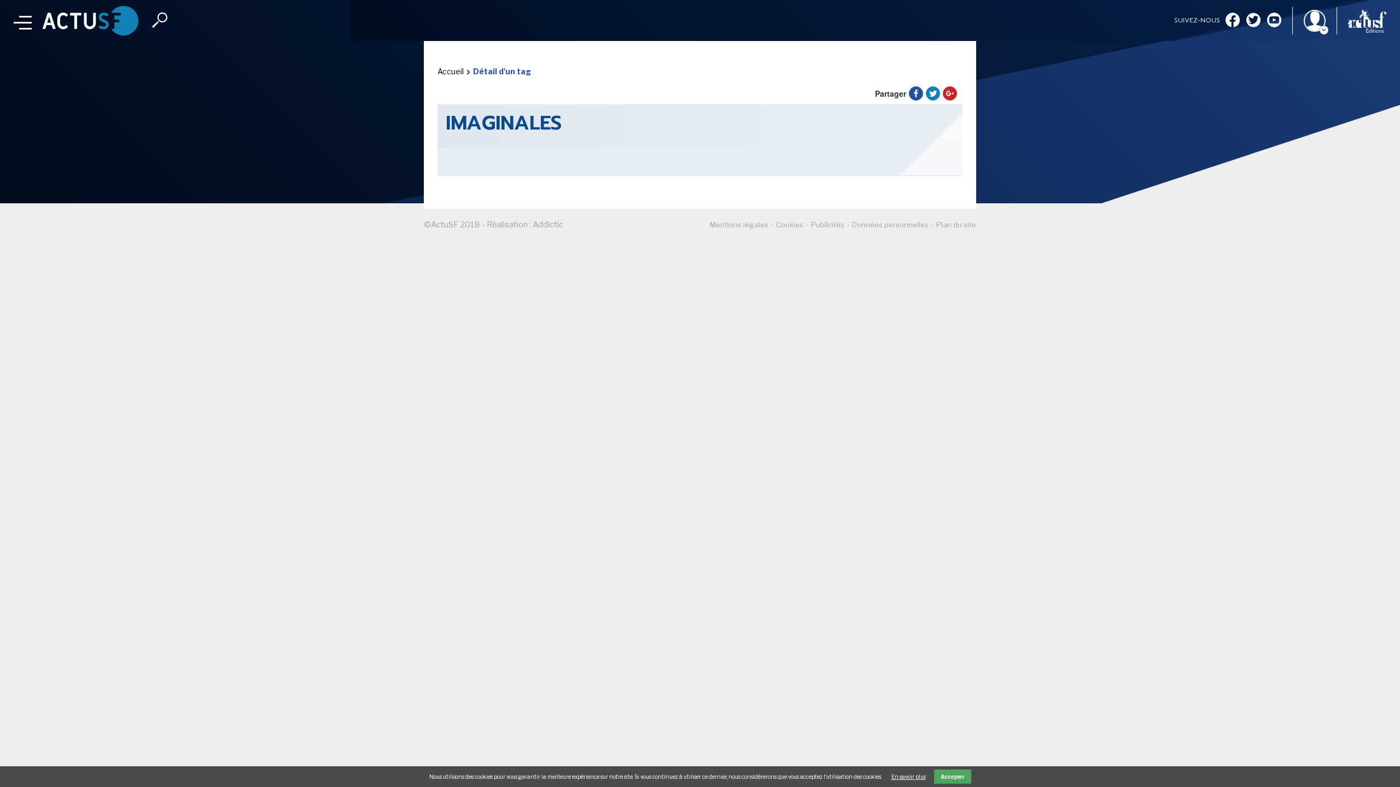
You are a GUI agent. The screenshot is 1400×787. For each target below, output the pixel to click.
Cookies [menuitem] (789, 224)
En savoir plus (908, 776)
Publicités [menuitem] (827, 224)
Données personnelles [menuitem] (890, 224)
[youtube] (1274, 21)
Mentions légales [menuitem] (739, 224)
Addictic (548, 225)
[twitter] (1253, 21)
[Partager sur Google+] (950, 93)
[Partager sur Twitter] (933, 93)
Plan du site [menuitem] (956, 224)
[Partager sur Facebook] (916, 93)
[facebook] (1233, 21)
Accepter (953, 776)
